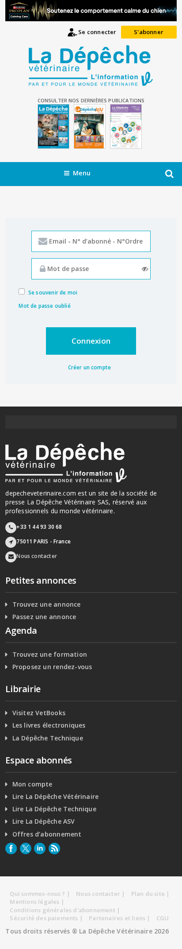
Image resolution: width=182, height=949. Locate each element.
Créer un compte (89, 367)
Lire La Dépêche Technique (54, 809)
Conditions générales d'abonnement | (65, 910)
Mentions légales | (37, 902)
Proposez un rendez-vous (52, 667)
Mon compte (32, 784)
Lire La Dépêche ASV (43, 821)
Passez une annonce (44, 617)
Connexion (91, 341)
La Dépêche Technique (47, 738)
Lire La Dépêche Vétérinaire (55, 797)
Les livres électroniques (49, 725)
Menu (82, 173)
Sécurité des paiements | (46, 918)
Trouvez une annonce (46, 604)
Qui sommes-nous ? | (40, 894)
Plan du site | (150, 894)
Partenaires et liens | (119, 918)
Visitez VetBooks (38, 713)
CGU (162, 918)
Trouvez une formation (49, 654)
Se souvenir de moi (52, 292)
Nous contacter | (100, 894)
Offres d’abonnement (47, 834)
